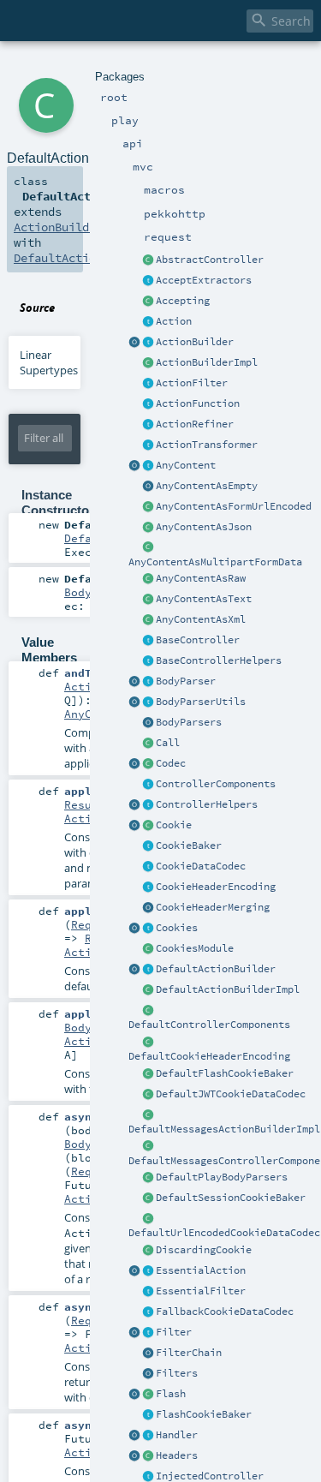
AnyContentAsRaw (201, 578)
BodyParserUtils (201, 702)
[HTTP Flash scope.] (148, 1394)
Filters (177, 1373)
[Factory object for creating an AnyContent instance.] (134, 466)
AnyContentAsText (204, 599)
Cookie (174, 825)
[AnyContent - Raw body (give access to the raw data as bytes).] (148, 579)
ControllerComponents (216, 784)
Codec (171, 763)
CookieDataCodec (201, 866)
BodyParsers (189, 722)
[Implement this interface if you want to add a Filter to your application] (148, 1333)
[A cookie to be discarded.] (148, 1251)
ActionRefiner (195, 424)
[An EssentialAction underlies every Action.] (148, 1271)
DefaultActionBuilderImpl (228, 989)
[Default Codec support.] (134, 764)
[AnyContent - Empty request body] (148, 486)
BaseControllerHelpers (219, 660)
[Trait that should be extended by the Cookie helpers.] (148, 846)
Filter (174, 1332)
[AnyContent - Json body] (148, 528)
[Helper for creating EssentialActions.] (134, 1271)
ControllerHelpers (207, 804)
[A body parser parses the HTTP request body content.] (148, 682)
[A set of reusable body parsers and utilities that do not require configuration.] (148, 702)
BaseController (198, 640)
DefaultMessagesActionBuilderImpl (224, 1129)
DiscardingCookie (204, 1250)
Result (84, 804)
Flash (171, 1394)
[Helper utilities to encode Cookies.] (134, 928)
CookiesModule (195, 948)
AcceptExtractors (204, 280)
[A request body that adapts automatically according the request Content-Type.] (148, 466)
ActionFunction (198, 403)
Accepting (183, 301)
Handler (177, 1435)
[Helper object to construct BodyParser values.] (134, 682)
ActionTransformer (207, 445)
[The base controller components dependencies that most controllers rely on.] (148, 785)
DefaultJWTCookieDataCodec (231, 1094)
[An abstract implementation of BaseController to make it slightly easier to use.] (148, 260)
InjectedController (210, 1476)
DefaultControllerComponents (209, 1025)
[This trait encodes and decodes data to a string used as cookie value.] (148, 867)
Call (168, 743)
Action (174, 321)
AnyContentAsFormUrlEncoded (234, 506)
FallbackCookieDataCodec (225, 1312)
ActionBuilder (195, 342)
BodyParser (186, 681)
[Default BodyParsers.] (148, 723)
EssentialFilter (201, 1291)
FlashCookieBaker (204, 1414)
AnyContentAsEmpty (207, 486)
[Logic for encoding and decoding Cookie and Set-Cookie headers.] (148, 887)
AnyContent (186, 465)
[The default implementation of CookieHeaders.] (148, 1042)
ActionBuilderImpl (207, 362)
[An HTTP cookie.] (148, 826)
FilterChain (189, 1353)
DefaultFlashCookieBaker (225, 1073)
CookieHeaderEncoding (216, 887)
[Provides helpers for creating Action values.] (148, 343)
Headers (177, 1455)
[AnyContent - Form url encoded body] (148, 507)
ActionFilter (192, 383)
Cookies (177, 928)
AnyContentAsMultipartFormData (215, 562)
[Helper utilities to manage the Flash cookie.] (148, 1415)
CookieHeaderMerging (213, 907)
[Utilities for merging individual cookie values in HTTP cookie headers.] (148, 908)
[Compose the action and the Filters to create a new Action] (148, 1353)
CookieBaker (189, 846)
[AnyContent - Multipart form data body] (148, 548)
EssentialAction (201, 1270)
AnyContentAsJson (204, 527)
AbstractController (210, 260)
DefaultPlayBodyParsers (222, 1177)
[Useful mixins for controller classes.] (148, 805)
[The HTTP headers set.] (148, 1456)
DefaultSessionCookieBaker (231, 1198)
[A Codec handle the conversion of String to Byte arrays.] (148, 764)
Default (88, 538)
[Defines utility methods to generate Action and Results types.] (148, 641)
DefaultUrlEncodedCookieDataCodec (224, 1233)
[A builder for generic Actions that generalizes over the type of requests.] (148, 404)
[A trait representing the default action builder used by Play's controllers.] (148, 970)
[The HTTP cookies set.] (148, 928)
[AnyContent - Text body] (148, 600)
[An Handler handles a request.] (148, 1436)
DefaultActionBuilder (216, 969)
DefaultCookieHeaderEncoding (209, 1056)
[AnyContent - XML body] (148, 620)
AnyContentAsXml (201, 619)
